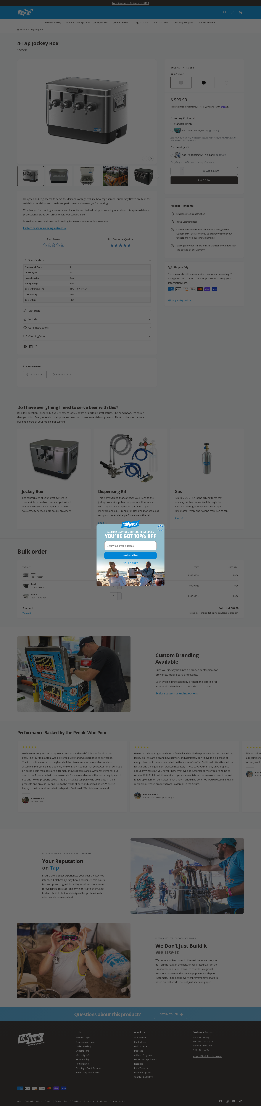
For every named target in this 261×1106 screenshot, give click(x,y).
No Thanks (131, 563)
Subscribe (130, 555)
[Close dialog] (160, 528)
